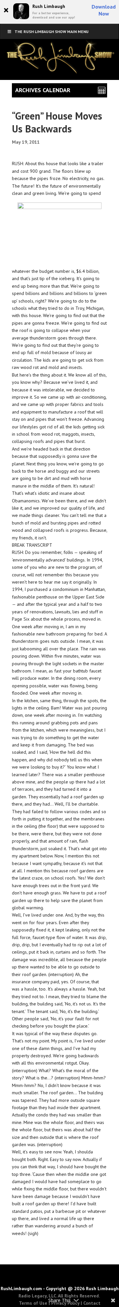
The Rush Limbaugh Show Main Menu (52, 31)
